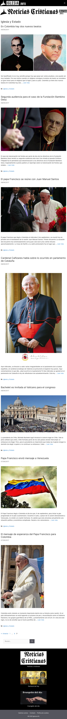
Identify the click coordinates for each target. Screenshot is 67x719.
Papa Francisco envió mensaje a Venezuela (25, 458)
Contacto (32, 713)
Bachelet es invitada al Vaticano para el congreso (28, 387)
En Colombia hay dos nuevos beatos (21, 26)
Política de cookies (43, 713)
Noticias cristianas (33, 666)
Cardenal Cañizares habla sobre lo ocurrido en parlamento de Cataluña (33, 259)
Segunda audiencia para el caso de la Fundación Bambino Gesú (33, 98)
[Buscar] (32, 641)
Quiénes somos (23, 713)
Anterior (4, 633)
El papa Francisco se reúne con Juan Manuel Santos (30, 179)
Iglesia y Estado (8, 89)
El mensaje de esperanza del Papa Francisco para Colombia (28, 535)
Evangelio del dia (34, 706)
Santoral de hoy (33, 686)
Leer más (26, 83)
